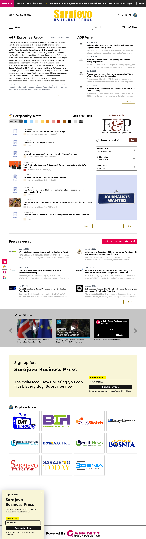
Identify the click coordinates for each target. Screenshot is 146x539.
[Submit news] (4, 261)
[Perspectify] (4, 267)
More (60, 96)
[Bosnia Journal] (56, 443)
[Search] (118, 27)
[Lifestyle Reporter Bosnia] (121, 443)
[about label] (25, 134)
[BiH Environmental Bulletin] (56, 421)
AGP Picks (7, 3)
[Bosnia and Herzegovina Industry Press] (121, 421)
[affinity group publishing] (4, 272)
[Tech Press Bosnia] (89, 465)
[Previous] (10, 330)
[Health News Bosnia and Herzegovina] (89, 443)
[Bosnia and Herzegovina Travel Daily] (24, 443)
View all (140, 3)
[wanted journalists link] (116, 126)
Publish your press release (118, 241)
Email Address (97, 377)
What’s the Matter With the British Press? (22, 3)
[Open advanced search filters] (123, 27)
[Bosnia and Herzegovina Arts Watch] (89, 421)
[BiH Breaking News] (24, 421)
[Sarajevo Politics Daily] (24, 465)
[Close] (42, 492)
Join (133, 140)
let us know (52, 87)
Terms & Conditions (123, 391)
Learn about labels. (82, 115)
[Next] (135, 330)
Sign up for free (110, 387)
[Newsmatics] (4, 277)
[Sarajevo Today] (56, 465)
